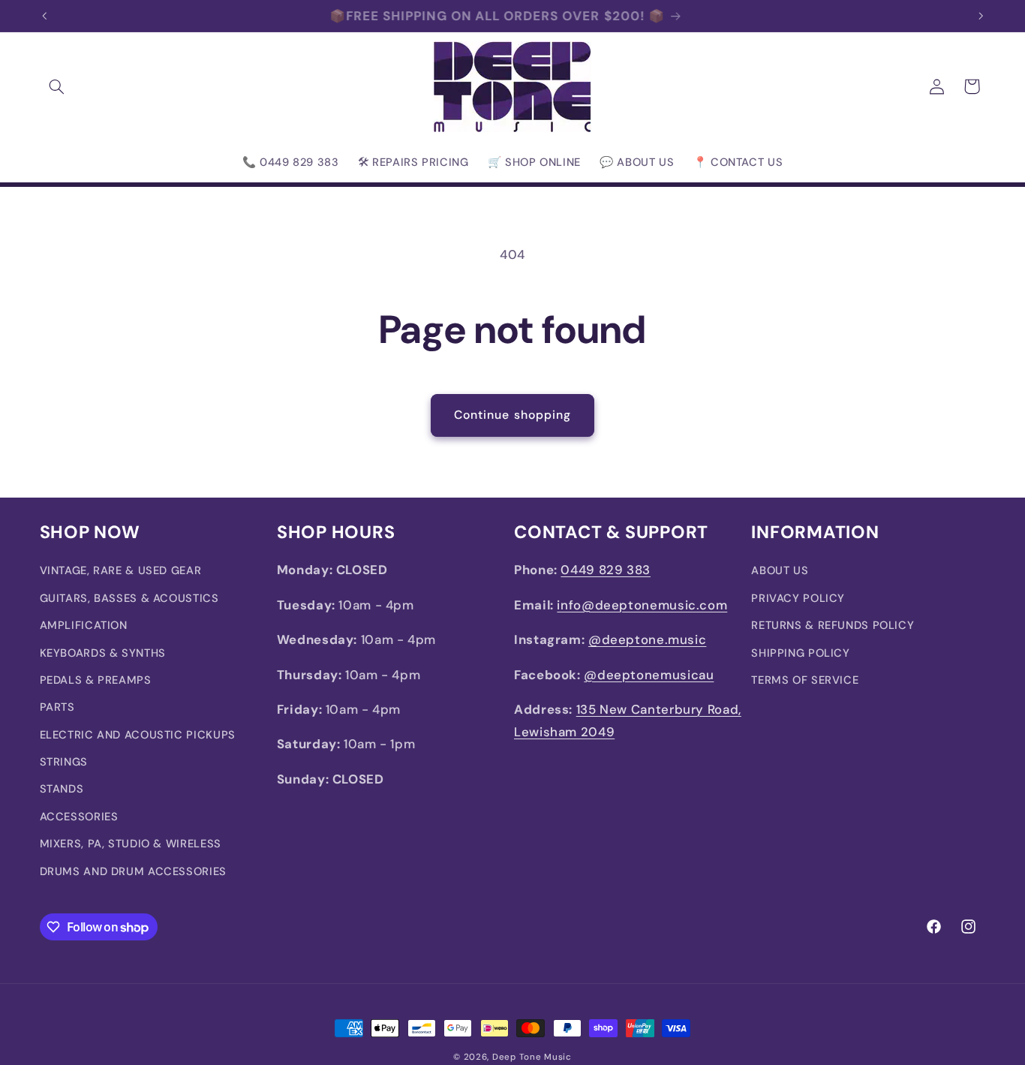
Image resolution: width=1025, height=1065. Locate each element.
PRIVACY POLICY (798, 598)
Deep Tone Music (532, 1057)
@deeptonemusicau (649, 674)
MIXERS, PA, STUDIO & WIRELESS (130, 843)
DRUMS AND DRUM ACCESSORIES (133, 871)
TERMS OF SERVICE (804, 679)
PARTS (57, 707)
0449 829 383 (606, 569)
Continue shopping (512, 415)
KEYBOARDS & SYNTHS (103, 652)
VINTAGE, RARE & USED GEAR (121, 570)
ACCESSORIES (79, 816)
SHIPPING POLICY (800, 652)
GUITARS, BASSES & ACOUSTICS (129, 598)
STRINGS (64, 761)
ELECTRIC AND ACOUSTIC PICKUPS (138, 734)
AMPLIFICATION (84, 625)
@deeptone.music (647, 639)
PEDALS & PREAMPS (96, 679)
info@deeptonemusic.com (642, 605)
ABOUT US (779, 570)
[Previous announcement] (44, 16)
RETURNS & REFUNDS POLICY (832, 625)
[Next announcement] (980, 16)
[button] (57, 86)
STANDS (62, 789)
